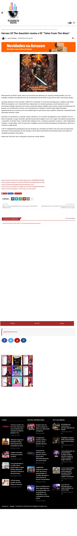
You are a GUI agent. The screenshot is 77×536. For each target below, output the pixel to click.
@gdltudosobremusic (10, 332)
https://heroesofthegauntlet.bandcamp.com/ (17, 184)
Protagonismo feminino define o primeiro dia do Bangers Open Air (41, 441)
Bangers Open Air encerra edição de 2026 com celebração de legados (43, 428)
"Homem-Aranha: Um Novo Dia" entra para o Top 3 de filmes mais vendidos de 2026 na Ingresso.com (17, 429)
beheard (10, 193)
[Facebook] (12, 198)
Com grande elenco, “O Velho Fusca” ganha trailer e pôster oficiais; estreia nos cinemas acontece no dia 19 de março (17, 468)
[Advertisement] (38, 281)
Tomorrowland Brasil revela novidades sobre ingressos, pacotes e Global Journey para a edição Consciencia (67, 472)
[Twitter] (16, 198)
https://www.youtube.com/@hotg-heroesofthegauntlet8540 (23, 187)
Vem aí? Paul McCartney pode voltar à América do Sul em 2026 (67, 487)
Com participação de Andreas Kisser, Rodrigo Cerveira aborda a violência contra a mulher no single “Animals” (67, 455)
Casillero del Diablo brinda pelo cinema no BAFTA (17, 454)
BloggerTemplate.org (40, 506)
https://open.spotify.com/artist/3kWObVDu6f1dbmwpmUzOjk (22, 182)
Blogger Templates (16, 506)
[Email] (28, 198)
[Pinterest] (24, 198)
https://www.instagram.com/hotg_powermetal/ (18, 189)
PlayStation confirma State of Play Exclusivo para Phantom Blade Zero (67, 440)
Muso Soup (14, 29)
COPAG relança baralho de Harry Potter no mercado (16, 482)
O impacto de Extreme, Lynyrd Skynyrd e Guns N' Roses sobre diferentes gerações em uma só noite (42, 455)
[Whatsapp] (20, 198)
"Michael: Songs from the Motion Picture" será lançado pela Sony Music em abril (17, 443)
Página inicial (5, 29)
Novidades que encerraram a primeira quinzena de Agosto (67, 427)
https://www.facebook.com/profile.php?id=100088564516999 (22, 180)
